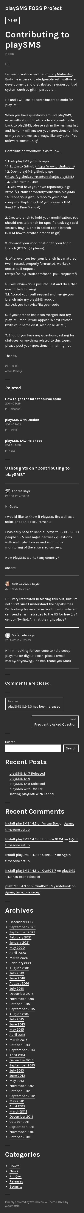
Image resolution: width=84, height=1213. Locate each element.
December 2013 (21, 1060)
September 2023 (22, 927)
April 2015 (17, 1035)
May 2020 (17, 947)
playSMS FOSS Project (33, 8)
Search (10, 742)
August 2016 (19, 983)
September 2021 (22, 932)
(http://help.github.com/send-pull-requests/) (41, 274)
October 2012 (19, 1091)
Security (15, 1186)
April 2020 (17, 953)
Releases (16, 1181)
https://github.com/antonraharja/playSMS (39, 177)
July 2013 (16, 1070)
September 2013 (22, 1065)
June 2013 (17, 1075)
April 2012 (17, 1106)
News (9, 54)
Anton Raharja (14, 371)
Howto (14, 1166)
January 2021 (19, 942)
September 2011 (21, 1127)
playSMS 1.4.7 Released (23, 441)
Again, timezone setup (22, 892)
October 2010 (19, 1137)
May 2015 (16, 1029)
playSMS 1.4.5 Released (27, 784)
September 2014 (22, 1050)
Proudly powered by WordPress (24, 1202)
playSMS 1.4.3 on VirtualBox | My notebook (38, 886)
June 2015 (17, 1024)
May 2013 (16, 1081)
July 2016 (16, 988)
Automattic (12, 1205)
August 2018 (19, 968)
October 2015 (19, 1004)
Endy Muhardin (60, 74)
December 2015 (21, 994)
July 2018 (16, 973)
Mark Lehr (19, 635)
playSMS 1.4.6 (19, 779)
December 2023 (21, 922)
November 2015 (21, 999)
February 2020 (20, 963)
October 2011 (19, 1122)
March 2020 (18, 958)
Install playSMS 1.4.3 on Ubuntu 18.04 (34, 839)
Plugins (15, 1176)
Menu (12, 20)
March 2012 (18, 1111)
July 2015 (16, 1019)
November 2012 (21, 1086)
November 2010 (21, 1132)
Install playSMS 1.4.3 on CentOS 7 (30, 855)
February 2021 (20, 937)
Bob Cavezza (21, 584)
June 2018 (17, 978)
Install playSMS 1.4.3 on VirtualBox (32, 823)
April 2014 (17, 1055)
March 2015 (18, 1040)
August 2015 (19, 1014)
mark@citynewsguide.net (25, 661)
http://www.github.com (55, 166)
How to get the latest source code (33, 399)
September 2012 (22, 1096)
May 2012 (16, 1101)
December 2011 (21, 1116)
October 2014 (19, 1045)
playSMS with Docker (22, 420)
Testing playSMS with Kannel (31, 794)
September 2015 (22, 1009)
